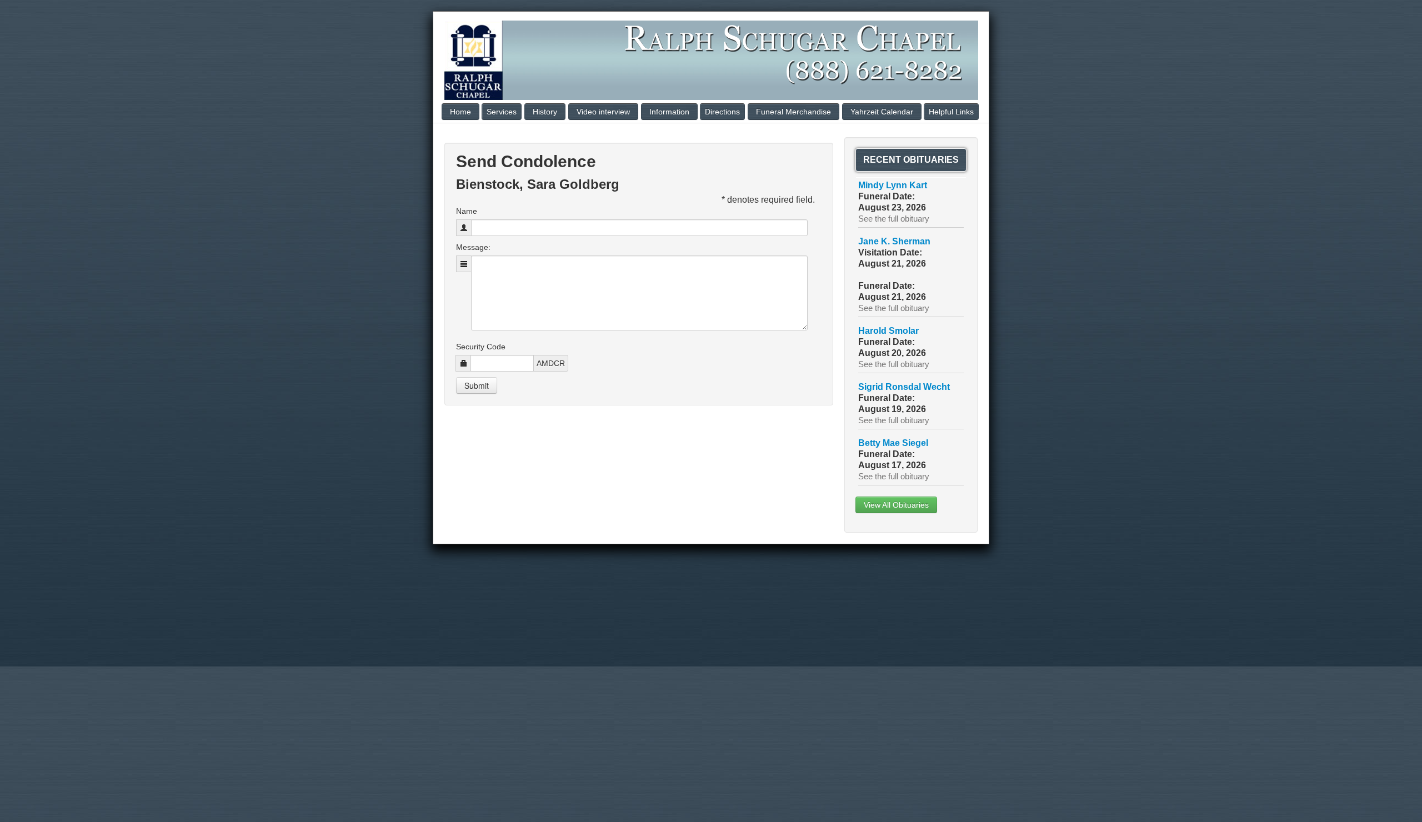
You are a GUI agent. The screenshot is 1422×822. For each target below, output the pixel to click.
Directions (722, 111)
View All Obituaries (896, 504)
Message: (473, 247)
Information (669, 111)
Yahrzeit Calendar (881, 111)
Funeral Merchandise (793, 111)
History (545, 111)
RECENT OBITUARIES (911, 159)
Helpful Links (951, 111)
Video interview (603, 111)
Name (466, 211)
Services (502, 111)
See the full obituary (893, 218)
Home (460, 111)
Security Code (480, 346)
